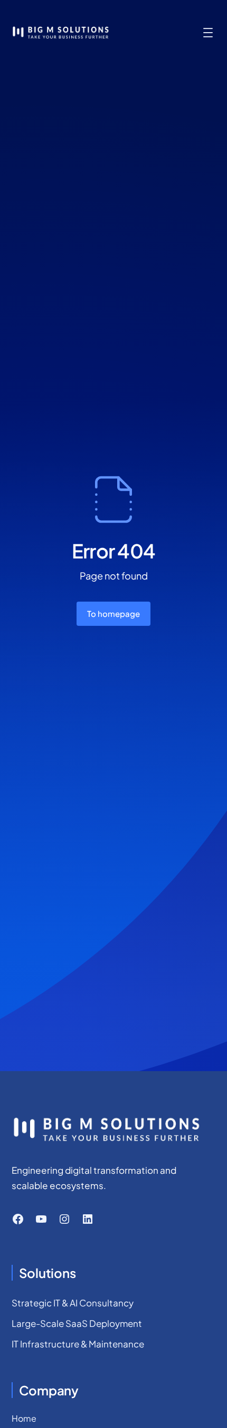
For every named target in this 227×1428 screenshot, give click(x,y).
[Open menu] (208, 33)
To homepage (113, 613)
